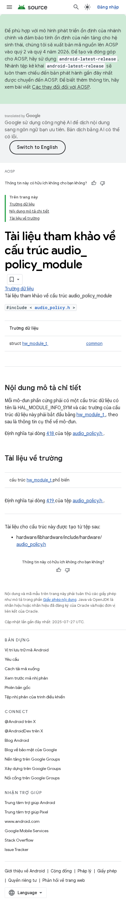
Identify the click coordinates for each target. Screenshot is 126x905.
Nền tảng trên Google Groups (32, 759)
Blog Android (17, 740)
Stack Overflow (19, 840)
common (94, 343)
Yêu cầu (12, 659)
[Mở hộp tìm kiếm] (76, 7)
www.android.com (22, 821)
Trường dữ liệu (19, 289)
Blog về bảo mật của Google (31, 749)
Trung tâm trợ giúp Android (30, 802)
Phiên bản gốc (17, 687)
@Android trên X (20, 721)
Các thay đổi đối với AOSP (60, 87)
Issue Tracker (16, 849)
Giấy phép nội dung (59, 599)
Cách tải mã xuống (22, 668)
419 (50, 501)
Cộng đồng (61, 871)
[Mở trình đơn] (9, 7)
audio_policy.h (54, 307)
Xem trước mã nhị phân (26, 678)
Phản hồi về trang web (63, 880)
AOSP (10, 171)
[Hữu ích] (93, 183)
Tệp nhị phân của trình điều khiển (35, 697)
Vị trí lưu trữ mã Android (27, 650)
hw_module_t (35, 343)
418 (50, 434)
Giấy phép (107, 871)
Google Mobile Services (26, 830)
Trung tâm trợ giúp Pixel (26, 812)
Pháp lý (84, 871)
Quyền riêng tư (22, 880)
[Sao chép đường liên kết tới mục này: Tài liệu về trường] (70, 458)
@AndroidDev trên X (24, 731)
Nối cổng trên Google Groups (32, 778)
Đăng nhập (108, 7)
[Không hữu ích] (102, 183)
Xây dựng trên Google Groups (33, 768)
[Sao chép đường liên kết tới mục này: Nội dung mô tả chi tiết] (89, 388)
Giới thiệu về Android (25, 871)
